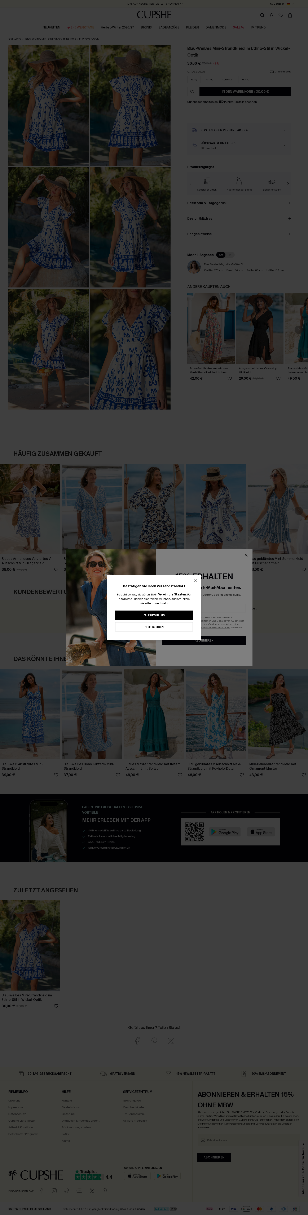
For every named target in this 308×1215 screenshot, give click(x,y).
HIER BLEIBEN (154, 627)
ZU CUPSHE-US (154, 615)
